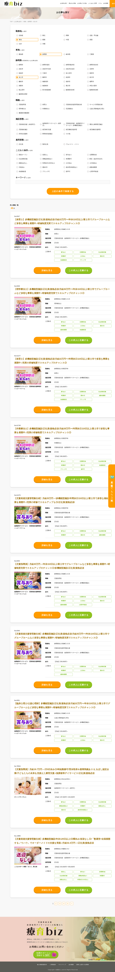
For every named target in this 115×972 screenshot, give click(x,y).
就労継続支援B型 (95, 129)
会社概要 (105, 3)
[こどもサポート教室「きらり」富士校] (27, 856)
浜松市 (21, 69)
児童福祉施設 (23, 129)
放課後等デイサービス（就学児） (51, 124)
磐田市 (44, 77)
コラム (100, 3)
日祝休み (22, 167)
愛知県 (21, 54)
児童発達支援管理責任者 (74, 104)
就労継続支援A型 (71, 129)
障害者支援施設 (47, 134)
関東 (67, 35)
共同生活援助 (23, 134)
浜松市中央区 (46, 69)
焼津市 (68, 77)
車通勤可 (69, 159)
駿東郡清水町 (70, 90)
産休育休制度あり (71, 167)
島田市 (92, 73)
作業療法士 (46, 108)
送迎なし (45, 154)
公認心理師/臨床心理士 (97, 108)
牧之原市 (22, 90)
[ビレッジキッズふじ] (27, 786)
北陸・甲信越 (94, 35)
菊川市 (68, 85)
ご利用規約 (53, 964)
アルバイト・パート (72, 144)
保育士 (44, 104)
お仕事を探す (63, 3)
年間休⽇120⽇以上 (48, 163)
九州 (20, 44)
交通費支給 (93, 154)
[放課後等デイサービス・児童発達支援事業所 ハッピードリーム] (27, 375)
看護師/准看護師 (24, 113)
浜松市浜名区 (70, 69)
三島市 (44, 73)
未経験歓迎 (22, 171)
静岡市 (21, 64)
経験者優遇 (93, 167)
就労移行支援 (46, 129)
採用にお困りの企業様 (82, 964)
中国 (67, 39)
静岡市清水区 (94, 64)
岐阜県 (68, 54)
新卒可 (68, 171)
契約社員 (45, 144)
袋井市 (68, 81)
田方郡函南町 (46, 90)
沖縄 (43, 44)
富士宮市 (69, 73)
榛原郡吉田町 (23, 94)
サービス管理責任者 (96, 104)
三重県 (92, 54)
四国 (91, 39)
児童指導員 (22, 104)
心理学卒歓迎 (94, 171)
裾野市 (92, 81)
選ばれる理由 (72, 3)
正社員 (21, 144)
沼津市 (92, 69)
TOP (11, 21)
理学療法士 (22, 108)
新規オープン (23, 154)
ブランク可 (46, 171)
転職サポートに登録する (44, 954)
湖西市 (21, 85)
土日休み (69, 163)
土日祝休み (93, 163)
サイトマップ (62, 964)
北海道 (21, 35)
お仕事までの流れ (82, 3)
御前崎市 (45, 85)
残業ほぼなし (23, 163)
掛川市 (92, 77)
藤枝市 (21, 81)
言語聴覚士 (69, 108)
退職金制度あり (47, 159)
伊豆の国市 (93, 85)
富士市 (35, 21)
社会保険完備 (23, 159)
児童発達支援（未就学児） (27, 124)
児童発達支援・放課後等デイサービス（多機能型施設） (75, 124)
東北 (43, 35)
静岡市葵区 (46, 64)
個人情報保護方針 (42, 964)
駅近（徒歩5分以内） (96, 159)
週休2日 (45, 167)
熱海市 (21, 73)
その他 (68, 134)
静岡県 (30, 21)
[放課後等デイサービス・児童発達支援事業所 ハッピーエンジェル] (27, 236)
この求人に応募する (79, 270)
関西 (43, 39)
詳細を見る (47, 270)
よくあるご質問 (92, 3)
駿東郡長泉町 (94, 90)
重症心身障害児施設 (96, 124)
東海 (25, 21)
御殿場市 (45, 81)
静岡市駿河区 (70, 64)
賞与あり (69, 154)
